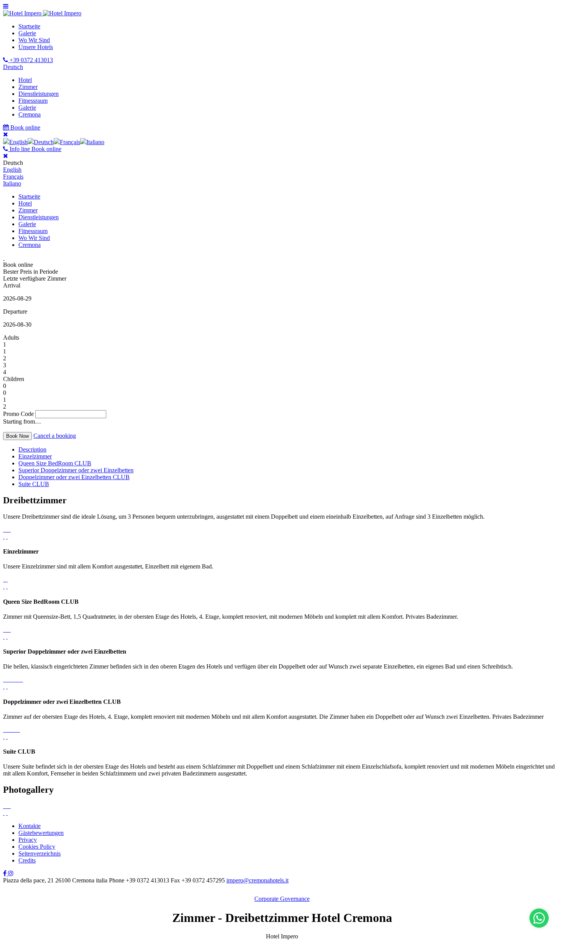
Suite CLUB (33, 484)
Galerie (27, 33)
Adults (11, 337)
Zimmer (28, 87)
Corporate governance (282, 898)
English (12, 169)
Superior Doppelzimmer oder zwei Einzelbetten (76, 470)
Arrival (11, 285)
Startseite (29, 26)
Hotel (25, 80)
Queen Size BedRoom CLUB (54, 463)
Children (13, 379)
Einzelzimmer (35, 456)
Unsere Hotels (35, 47)
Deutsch (13, 67)
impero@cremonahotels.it (257, 880)
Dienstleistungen (38, 93)
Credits (27, 860)
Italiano (12, 183)
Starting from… (22, 421)
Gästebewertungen (41, 833)
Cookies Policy (36, 846)
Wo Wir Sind (34, 40)
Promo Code (18, 414)
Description (32, 449)
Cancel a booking (54, 435)
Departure (15, 311)
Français (13, 176)
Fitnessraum (33, 100)
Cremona (29, 114)
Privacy (27, 839)
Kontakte (29, 826)
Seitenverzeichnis (39, 853)
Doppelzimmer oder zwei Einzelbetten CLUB (74, 477)
